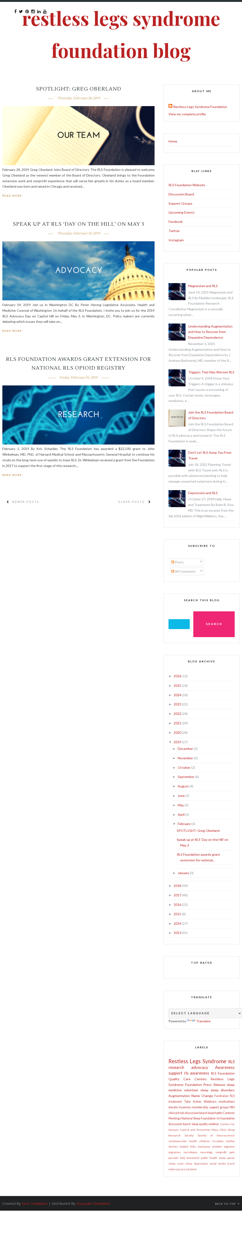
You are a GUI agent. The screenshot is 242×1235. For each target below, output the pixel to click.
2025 (178, 685)
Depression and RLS (203, 493)
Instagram (176, 240)
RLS (231, 1061)
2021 (178, 723)
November (186, 758)
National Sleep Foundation (199, 1118)
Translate (203, 1021)
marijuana (204, 1146)
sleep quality (199, 1124)
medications (227, 1101)
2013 (178, 933)
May (181, 805)
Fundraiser (221, 1096)
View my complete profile (187, 114)
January (184, 873)
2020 (178, 732)
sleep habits (214, 1113)
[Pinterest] (27, 11)
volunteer (191, 1090)
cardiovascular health (183, 1141)
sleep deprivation (196, 1163)
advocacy (199, 1067)
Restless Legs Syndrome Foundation (200, 107)
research (176, 1067)
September (186, 777)
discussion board (196, 1113)
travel (231, 1163)
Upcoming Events (181, 212)
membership (200, 1107)
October (184, 767)
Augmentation (179, 1096)
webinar (213, 1124)
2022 (178, 714)
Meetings (175, 1118)
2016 (178, 904)
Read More (12, 195)
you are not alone (186, 1169)
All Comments (185, 571)
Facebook (176, 222)
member (217, 1146)
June (182, 796)
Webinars (210, 1101)
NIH (232, 1107)
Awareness (225, 1067)
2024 (178, 695)
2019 (178, 742)
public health (209, 1157)
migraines (175, 1152)
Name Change (202, 1096)
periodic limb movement (184, 1157)
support (175, 1073)
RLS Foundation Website (187, 185)
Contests (229, 1113)
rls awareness (196, 1073)
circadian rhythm (223, 1141)
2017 (178, 895)
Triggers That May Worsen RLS (211, 372)
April (181, 814)
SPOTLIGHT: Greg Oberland (78, 89)
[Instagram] (33, 11)
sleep (204, 1090)
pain (232, 1152)
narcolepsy (190, 1152)
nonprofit (221, 1152)
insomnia (185, 1107)
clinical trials (177, 1113)
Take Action (193, 1101)
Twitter (174, 231)
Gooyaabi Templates (93, 1203)
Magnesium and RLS (203, 286)
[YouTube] (45, 11)
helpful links (188, 1146)
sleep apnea (227, 1157)
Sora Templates (35, 1203)
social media (217, 1163)
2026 (178, 676)
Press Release (214, 1085)
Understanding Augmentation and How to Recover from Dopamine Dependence (210, 332)
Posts (179, 562)
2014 (178, 923)
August (184, 786)
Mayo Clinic (219, 1129)
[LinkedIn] (39, 11)
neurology (206, 1152)
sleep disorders (223, 1090)
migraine (229, 1146)
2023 (178, 704)
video (172, 1169)
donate (173, 1107)
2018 (178, 886)
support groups (219, 1107)
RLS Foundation (223, 1073)
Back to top (226, 1203)
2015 (178, 914)
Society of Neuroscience (216, 1135)
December (186, 749)
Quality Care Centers (188, 1079)
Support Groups (180, 203)
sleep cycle (176, 1163)
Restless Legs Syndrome (197, 1061)
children (204, 1141)
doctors (173, 1146)
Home (173, 141)
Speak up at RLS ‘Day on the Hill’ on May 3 (78, 224)
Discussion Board (181, 194)
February (184, 824)
